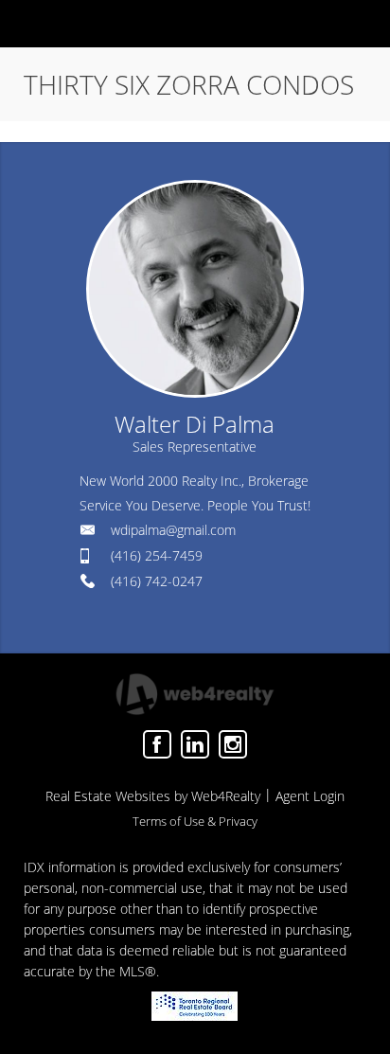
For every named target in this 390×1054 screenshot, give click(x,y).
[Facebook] (157, 744)
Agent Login (310, 796)
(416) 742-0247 (157, 581)
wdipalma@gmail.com (173, 530)
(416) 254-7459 (157, 555)
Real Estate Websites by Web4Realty (152, 796)
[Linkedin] (195, 744)
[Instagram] (233, 744)
